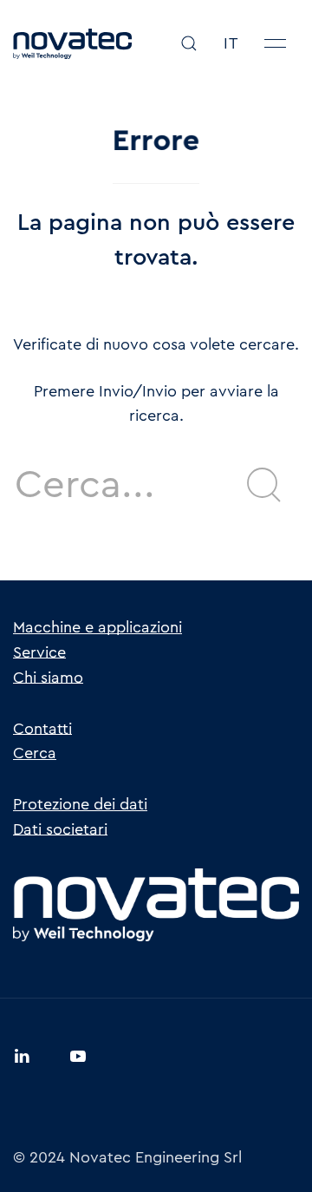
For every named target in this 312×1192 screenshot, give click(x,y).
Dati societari (60, 829)
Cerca (34, 753)
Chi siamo (48, 677)
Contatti (42, 729)
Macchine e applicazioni (97, 627)
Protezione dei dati (80, 804)
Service (39, 652)
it (231, 43)
